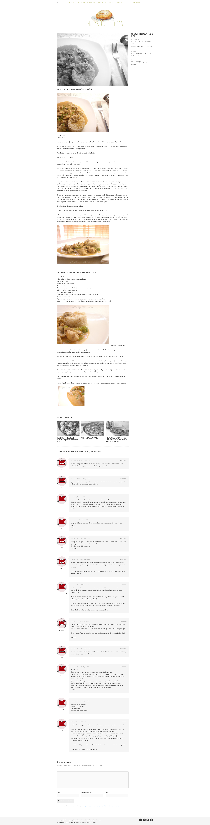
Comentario (60, 770)
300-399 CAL (140, 46)
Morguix (61, 630)
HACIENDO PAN (102, 2)
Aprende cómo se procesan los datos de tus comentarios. (102, 806)
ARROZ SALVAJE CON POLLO (89, 438)
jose (62, 506)
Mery (61, 568)
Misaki (62, 710)
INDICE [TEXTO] (81, 2)
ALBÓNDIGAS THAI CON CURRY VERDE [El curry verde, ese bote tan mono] (67, 440)
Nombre (59, 792)
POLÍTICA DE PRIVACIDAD (133, 2)
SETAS (151, 46)
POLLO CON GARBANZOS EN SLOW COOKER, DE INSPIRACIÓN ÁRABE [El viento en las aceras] (116, 440)
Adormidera (61, 731)
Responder (123, 460)
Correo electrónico (86, 792)
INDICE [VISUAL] (91, 2)
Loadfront (89, 820)
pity (62, 658)
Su (61, 469)
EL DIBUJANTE (120, 2)
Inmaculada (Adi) (62, 594)
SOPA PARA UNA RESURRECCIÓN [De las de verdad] (142, 55)
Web (107, 792)
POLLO (146, 46)
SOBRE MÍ (71, 2)
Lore (61, 547)
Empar (62, 676)
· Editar (89, 461)
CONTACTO (111, 2)
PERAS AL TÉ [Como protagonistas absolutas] (140, 63)
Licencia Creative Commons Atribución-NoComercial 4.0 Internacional (77, 822)
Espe (61, 488)
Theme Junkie (76, 820)
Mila (61, 529)
